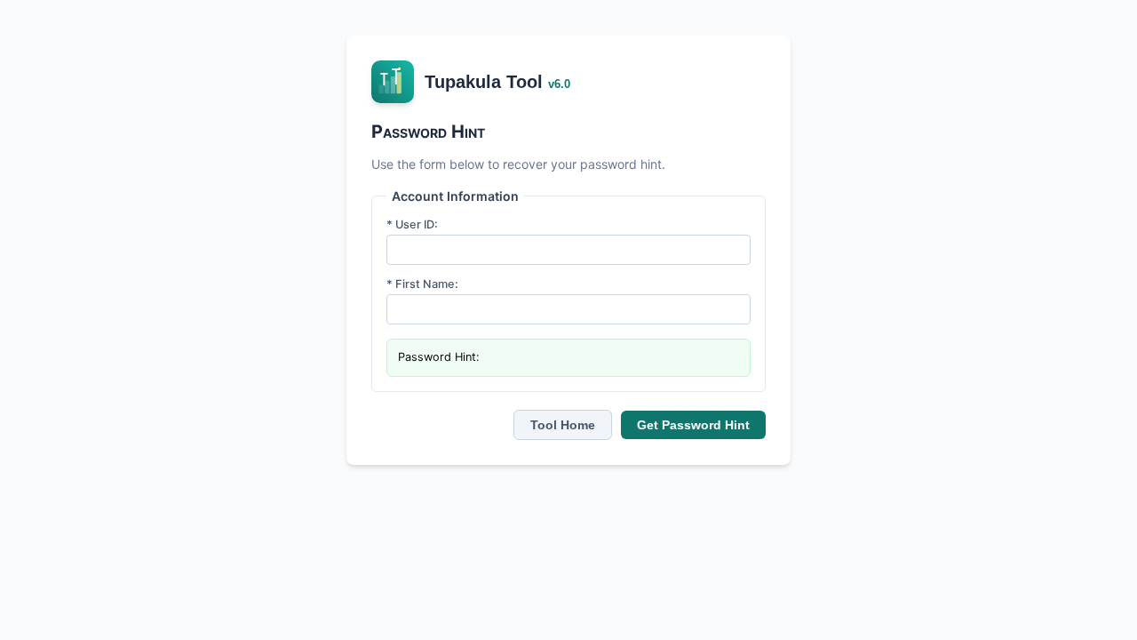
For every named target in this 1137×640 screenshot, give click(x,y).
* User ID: (412, 224)
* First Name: (422, 284)
